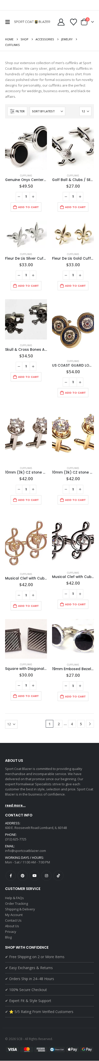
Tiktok (58, 876)
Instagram (46, 876)
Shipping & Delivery (20, 909)
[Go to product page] (26, 147)
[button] (9, 22)
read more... (15, 805)
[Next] (90, 724)
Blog (8, 937)
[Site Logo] (33, 22)
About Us (12, 926)
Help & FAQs (14, 898)
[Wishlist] (73, 22)
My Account (14, 914)
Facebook (11, 876)
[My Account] (61, 22)
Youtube (34, 876)
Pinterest (23, 876)
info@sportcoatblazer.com (25, 850)
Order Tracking (16, 903)
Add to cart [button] (28, 207)
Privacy (10, 931)
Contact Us (13, 920)
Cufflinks (26, 175)
